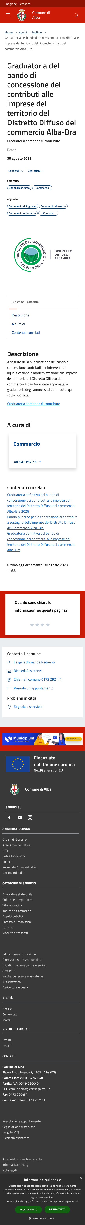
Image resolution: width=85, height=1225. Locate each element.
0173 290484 (18, 1094)
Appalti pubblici (12, 916)
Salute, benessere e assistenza (22, 976)
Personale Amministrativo (19, 867)
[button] (42, 1218)
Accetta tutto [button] (28, 1209)
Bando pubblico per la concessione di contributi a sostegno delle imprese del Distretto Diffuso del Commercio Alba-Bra (42, 522)
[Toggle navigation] (8, 14)
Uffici (5, 850)
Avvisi (6, 1019)
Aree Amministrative (16, 845)
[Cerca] (76, 15)
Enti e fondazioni (13, 856)
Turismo (7, 927)
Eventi (6, 1039)
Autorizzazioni (12, 981)
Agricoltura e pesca (15, 987)
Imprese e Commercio (16, 910)
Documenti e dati (13, 872)
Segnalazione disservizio (18, 1126)
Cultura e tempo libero (17, 899)
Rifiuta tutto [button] (57, 1209)
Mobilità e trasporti (15, 932)
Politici (6, 861)
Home (9, 32)
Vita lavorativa (12, 905)
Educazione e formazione (19, 954)
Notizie (37, 32)
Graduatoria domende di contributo (33, 403)
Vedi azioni (34, 171)
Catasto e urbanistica (16, 921)
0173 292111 (36, 1100)
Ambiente (8, 970)
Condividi (14, 171)
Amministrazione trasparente (22, 1159)
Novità (22, 32)
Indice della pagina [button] (25, 302)
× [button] (80, 1178)
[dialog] (42, 1199)
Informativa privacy (15, 1164)
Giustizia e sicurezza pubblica (22, 959)
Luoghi (6, 1045)
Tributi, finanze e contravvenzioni (24, 965)
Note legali (9, 1170)
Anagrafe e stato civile (17, 894)
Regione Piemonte (18, 3)
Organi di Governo (14, 839)
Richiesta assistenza (16, 1137)
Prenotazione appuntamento (21, 1121)
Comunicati (10, 1014)
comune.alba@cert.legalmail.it (29, 1088)
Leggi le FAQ (10, 1132)
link (77, 1201)
